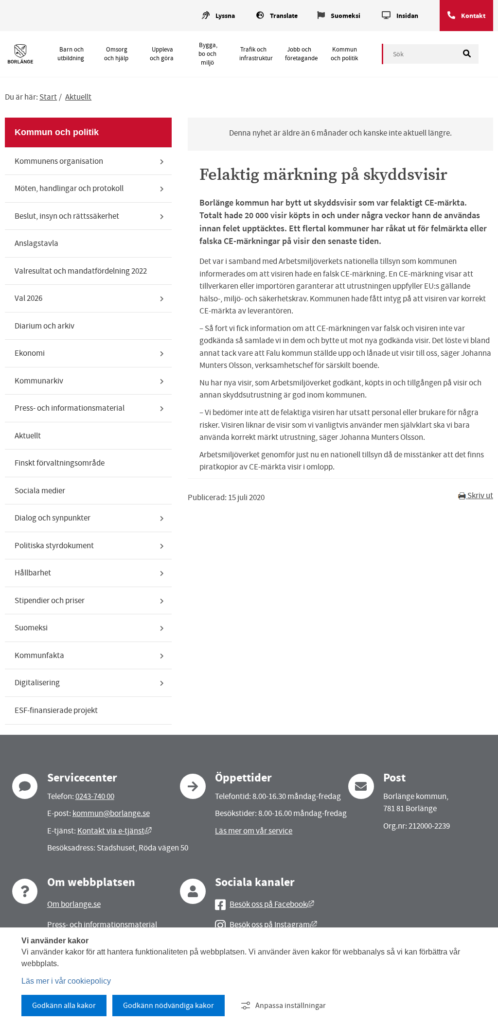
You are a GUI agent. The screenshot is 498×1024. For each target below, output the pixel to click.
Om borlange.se (74, 904)
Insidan (407, 15)
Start (48, 97)
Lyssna (225, 15)
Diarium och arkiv (44, 326)
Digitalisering (37, 682)
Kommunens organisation (59, 161)
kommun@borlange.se (111, 813)
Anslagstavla (36, 243)
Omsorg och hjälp (116, 54)
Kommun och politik (344, 54)
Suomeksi (345, 15)
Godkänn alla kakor (64, 1005)
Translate (284, 15)
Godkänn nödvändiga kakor (168, 1005)
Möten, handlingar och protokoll (69, 188)
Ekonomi (30, 353)
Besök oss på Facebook (272, 904)
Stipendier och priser (50, 600)
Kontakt (473, 15)
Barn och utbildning (70, 54)
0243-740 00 (94, 796)
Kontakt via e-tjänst (114, 831)
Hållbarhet (33, 573)
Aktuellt (78, 97)
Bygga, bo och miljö (207, 54)
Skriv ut (479, 495)
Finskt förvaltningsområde (60, 463)
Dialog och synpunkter (52, 518)
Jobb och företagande (301, 54)
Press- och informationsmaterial (69, 408)
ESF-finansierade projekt (56, 710)
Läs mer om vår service (253, 831)
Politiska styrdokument (54, 545)
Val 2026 (28, 298)
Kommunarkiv (39, 381)
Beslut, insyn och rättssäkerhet (67, 216)
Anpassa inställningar (290, 1005)
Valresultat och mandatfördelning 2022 (81, 271)
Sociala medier (40, 491)
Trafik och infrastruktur (256, 54)
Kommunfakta (39, 655)
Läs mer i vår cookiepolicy (66, 981)
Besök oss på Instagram (273, 925)
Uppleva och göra (162, 54)
